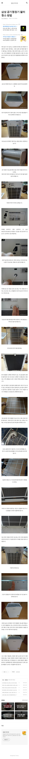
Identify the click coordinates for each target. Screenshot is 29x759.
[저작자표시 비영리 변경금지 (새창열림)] (18, 672)
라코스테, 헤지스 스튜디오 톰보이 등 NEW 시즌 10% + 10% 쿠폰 (10, 29)
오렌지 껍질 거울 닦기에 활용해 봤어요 (9, 694)
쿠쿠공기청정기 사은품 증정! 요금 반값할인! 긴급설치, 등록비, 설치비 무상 (10, 39)
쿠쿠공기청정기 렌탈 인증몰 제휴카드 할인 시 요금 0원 (10, 37)
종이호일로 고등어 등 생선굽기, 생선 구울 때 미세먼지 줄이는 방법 (10, 690)
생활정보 (6, 679)
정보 (3, 679)
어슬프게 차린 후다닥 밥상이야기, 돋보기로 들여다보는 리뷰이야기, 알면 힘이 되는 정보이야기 (11, 735)
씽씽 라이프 (6, 732)
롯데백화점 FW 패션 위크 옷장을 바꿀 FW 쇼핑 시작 (10, 26)
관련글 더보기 (25, 700)
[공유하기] (7, 672)
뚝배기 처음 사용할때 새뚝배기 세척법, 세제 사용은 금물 (10, 685)
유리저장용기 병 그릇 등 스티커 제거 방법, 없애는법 (10, 682)
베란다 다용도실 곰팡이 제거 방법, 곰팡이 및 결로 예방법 (10, 687)
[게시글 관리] (8, 672)
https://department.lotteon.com (10, 24)
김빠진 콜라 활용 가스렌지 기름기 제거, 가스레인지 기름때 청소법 (10, 692)
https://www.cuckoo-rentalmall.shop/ (11, 34)
